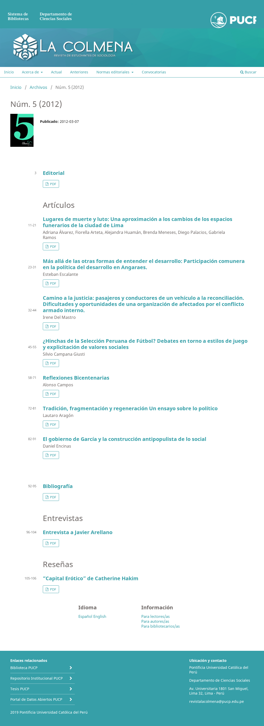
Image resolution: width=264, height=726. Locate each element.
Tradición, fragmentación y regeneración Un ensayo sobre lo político (130, 408)
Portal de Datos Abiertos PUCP (36, 699)
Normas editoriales (113, 72)
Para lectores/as (155, 616)
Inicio (9, 72)
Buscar (250, 72)
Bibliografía (58, 486)
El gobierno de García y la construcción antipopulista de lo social (124, 438)
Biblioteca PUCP (23, 667)
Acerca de (31, 72)
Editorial (53, 172)
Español (85, 616)
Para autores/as (155, 621)
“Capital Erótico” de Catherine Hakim (90, 578)
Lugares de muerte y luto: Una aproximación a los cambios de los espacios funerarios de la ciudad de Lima (137, 222)
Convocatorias (154, 72)
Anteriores (79, 72)
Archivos (38, 87)
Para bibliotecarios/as (160, 626)
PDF (52, 184)
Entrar (133, 4)
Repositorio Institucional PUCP (36, 678)
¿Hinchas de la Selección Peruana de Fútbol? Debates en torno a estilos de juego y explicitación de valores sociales (145, 344)
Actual (56, 72)
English (99, 616)
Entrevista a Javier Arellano (77, 532)
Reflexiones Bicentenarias (76, 377)
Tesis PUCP (19, 688)
